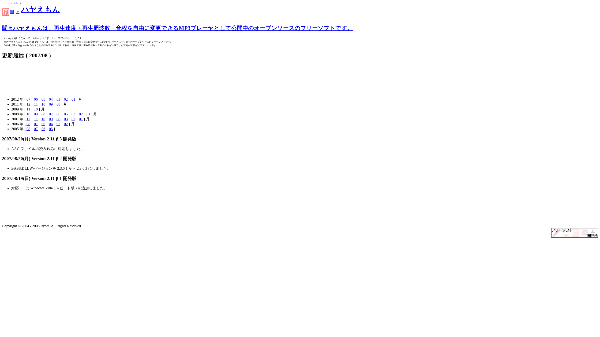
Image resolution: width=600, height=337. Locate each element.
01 (73, 99)
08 (58, 104)
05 (43, 99)
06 (36, 99)
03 (58, 99)
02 (66, 99)
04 (51, 99)
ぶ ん (13, 3)
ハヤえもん (40, 9)
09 (51, 104)
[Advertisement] (87, 78)
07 (28, 99)
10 (43, 104)
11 (36, 104)
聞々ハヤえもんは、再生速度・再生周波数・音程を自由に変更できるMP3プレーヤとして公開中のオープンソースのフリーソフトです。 (177, 28)
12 (28, 104)
